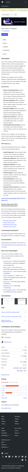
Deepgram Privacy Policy (9, 226)
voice (25, 370)
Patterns (17, 423)
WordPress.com (6, 440)
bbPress (4, 444)
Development (6, 50)
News (2, 419)
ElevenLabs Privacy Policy (10, 224)
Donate (17, 433)
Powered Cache (7, 261)
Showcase (17, 416)
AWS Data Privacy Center (9, 220)
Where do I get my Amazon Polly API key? (7, 321)
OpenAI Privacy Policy (9, 222)
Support (5, 54)
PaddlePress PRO (7, 285)
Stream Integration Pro (9, 275)
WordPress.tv (5, 435)
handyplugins (6, 30)
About (2, 416)
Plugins (16, 421)
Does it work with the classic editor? (10, 312)
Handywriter (6, 281)
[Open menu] (26, 2)
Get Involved (18, 428)
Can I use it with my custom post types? (11, 316)
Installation (5, 46)
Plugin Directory (5, 6)
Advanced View (5, 374)
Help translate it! (23, 10)
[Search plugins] (15, 14)
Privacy (3, 423)
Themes (17, 419)
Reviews (5, 43)
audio (21, 368)
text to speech (20, 370)
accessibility (16, 368)
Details (4, 39)
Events (16, 430)
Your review (4, 398)
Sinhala (6, 453)
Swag (17, 435)
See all (25, 398)
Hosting (3, 421)
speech (24, 368)
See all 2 (25, 364)
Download (4, 34)
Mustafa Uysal (7, 342)
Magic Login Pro (7, 267)
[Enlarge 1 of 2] (11, 300)
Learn (2, 428)
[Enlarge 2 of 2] (24, 300)
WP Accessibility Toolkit (9, 289)
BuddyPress (5, 447)
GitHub (23, 235)
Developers (4, 433)
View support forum (6, 408)
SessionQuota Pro (7, 271)
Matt (3, 442)
